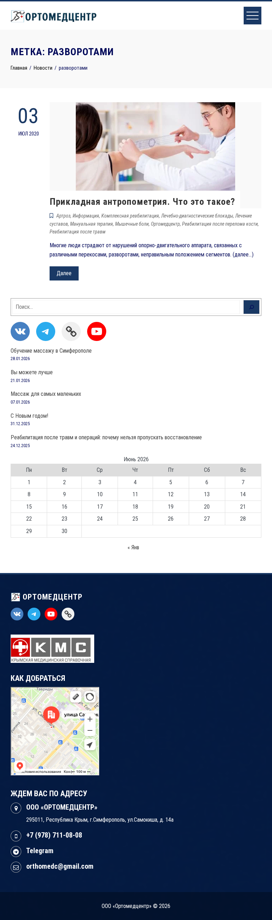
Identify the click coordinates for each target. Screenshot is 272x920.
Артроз (63, 216)
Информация (86, 216)
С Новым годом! (29, 415)
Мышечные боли (132, 224)
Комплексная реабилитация (130, 216)
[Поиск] (251, 307)
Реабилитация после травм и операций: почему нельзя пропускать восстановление (106, 437)
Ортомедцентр (165, 224)
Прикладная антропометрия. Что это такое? (142, 201)
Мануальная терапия (91, 224)
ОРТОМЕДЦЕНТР (52, 596)
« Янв (133, 547)
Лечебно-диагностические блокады (197, 216)
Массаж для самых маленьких (46, 393)
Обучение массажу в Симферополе (51, 350)
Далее (64, 273)
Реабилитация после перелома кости (220, 224)
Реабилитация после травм (78, 232)
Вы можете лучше (32, 372)
